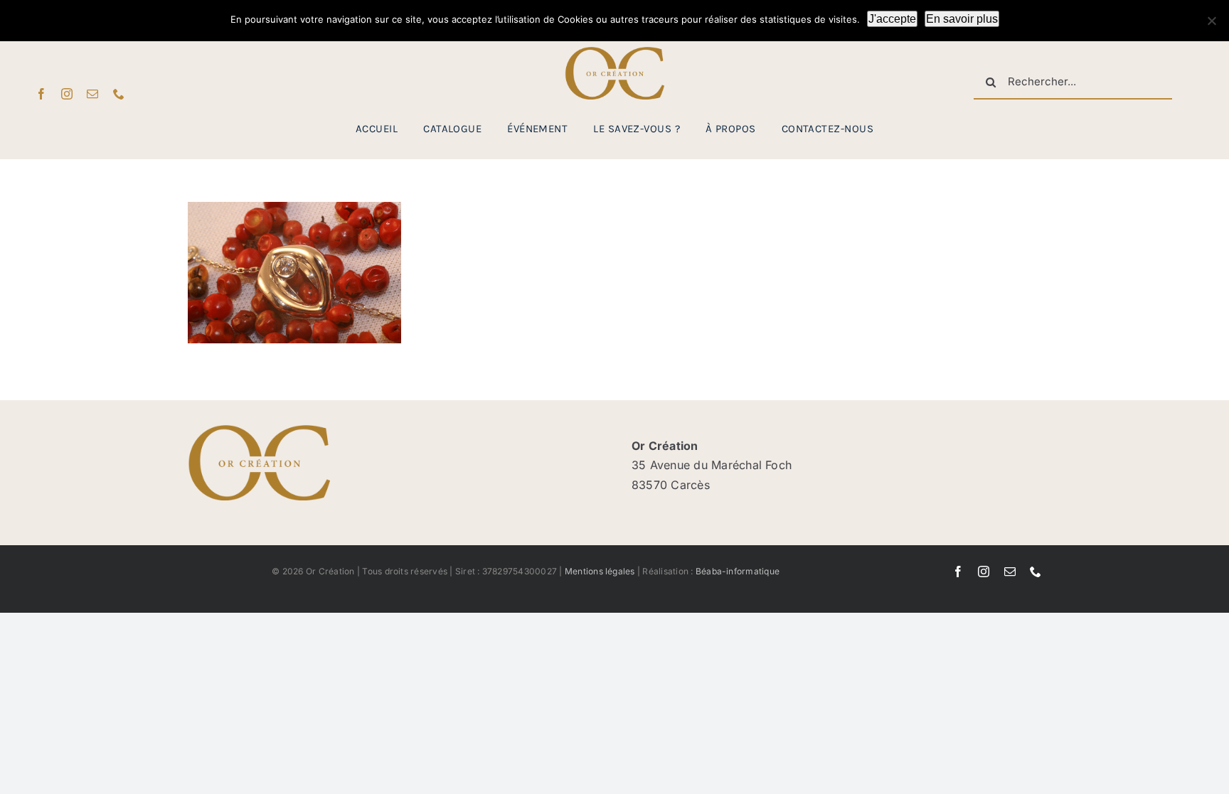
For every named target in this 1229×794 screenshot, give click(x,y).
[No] (1211, 21)
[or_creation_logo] (614, 52)
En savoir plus (962, 19)
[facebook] (41, 94)
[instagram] (67, 94)
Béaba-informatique (738, 571)
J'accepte (892, 19)
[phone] (118, 94)
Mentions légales (600, 571)
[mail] (92, 94)
